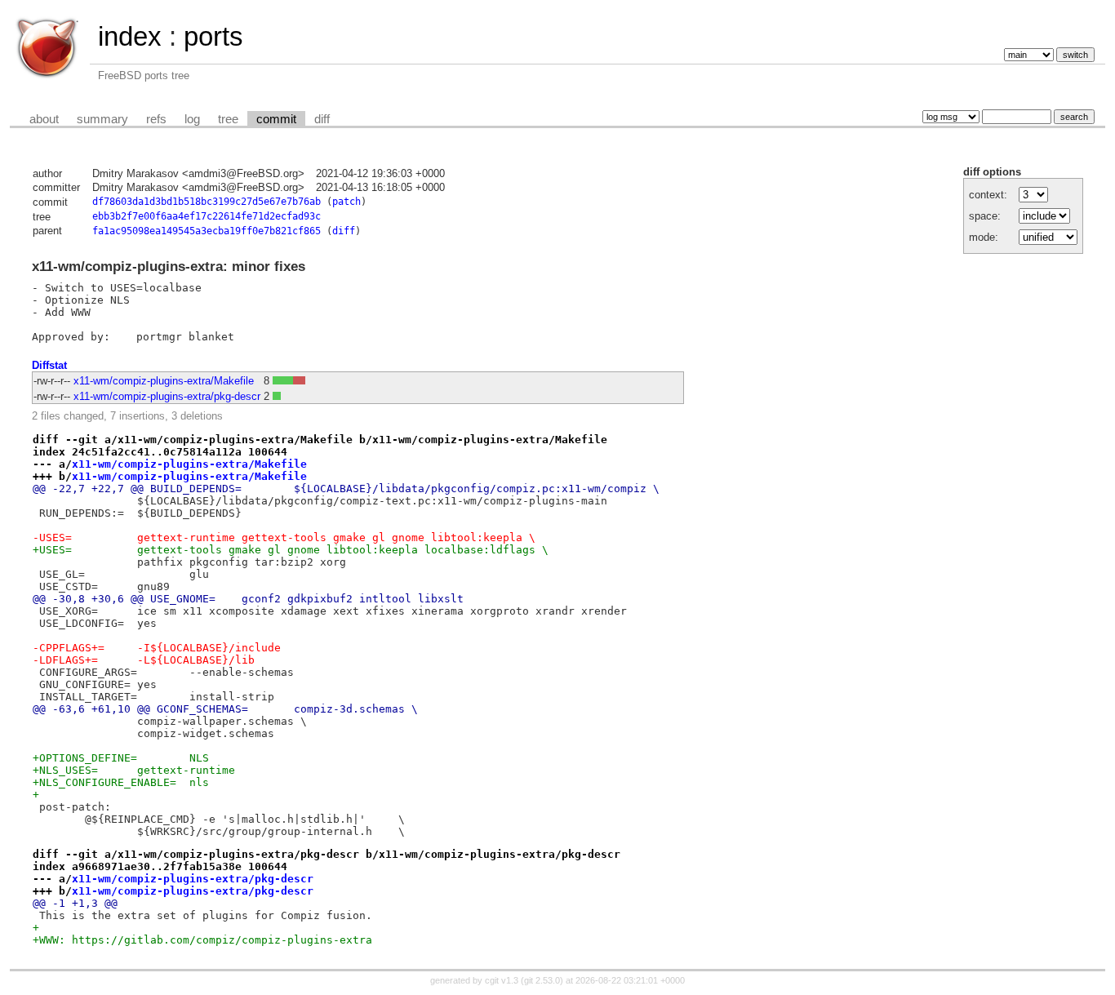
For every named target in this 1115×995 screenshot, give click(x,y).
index (130, 36)
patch (346, 201)
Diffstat (49, 365)
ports (213, 36)
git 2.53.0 (542, 980)
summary (102, 119)
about (44, 119)
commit (276, 119)
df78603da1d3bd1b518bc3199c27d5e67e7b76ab (206, 201)
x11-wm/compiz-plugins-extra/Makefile (163, 381)
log (192, 119)
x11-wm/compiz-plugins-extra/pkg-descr (166, 396)
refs (156, 119)
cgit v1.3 (501, 980)
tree (228, 119)
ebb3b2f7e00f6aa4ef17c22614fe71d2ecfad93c (206, 216)
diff (322, 119)
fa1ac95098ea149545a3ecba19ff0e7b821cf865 (206, 231)
